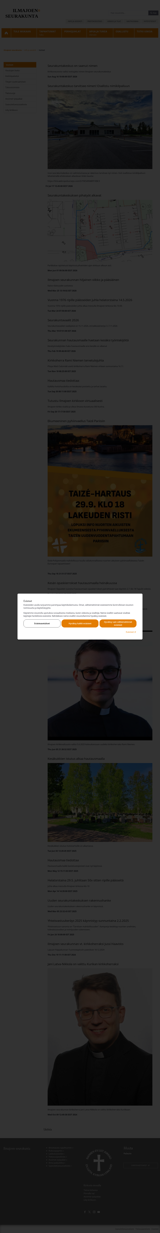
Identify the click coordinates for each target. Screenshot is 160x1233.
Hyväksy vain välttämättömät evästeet (118, 623)
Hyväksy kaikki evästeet (80, 623)
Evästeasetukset (42, 623)
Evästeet (131, 631)
